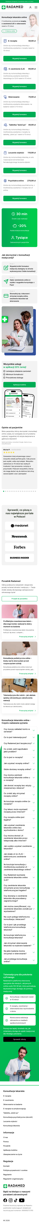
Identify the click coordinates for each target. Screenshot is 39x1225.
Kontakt (6, 1166)
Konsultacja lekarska (11, 1126)
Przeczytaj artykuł (26, 637)
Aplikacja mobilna (19, 385)
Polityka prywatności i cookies (15, 1170)
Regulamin (7, 1175)
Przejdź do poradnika (19, 599)
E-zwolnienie (8, 1100)
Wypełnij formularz (19, 58)
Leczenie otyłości (10, 1121)
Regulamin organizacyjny (13, 1179)
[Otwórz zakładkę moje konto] (30, 7)
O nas (5, 1137)
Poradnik (6, 1146)
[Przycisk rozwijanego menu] (36, 7)
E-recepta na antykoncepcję (14, 1109)
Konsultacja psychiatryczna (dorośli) (18, 1117)
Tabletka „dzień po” (11, 1113)
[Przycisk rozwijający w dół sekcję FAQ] (33, 730)
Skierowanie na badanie (12, 1104)
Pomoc (6, 1142)
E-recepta (7, 1096)
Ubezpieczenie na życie (12, 1154)
